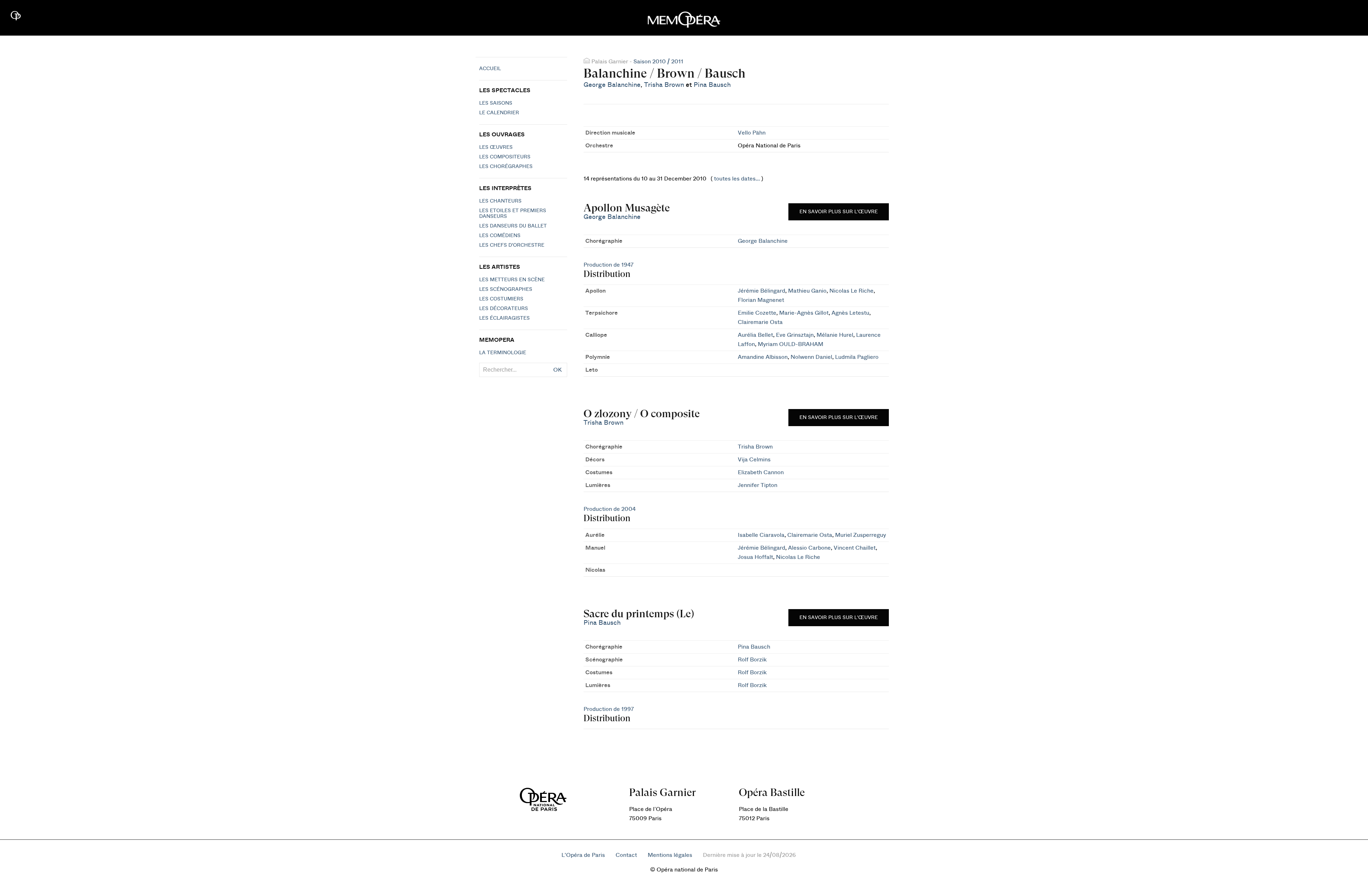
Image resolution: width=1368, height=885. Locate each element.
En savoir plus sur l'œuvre (838, 211)
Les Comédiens (499, 235)
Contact (626, 855)
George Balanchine (612, 85)
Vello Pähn (752, 133)
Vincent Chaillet (855, 548)
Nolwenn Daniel (811, 357)
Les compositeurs (504, 157)
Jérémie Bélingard (761, 291)
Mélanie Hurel (835, 335)
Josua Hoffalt (755, 557)
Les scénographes (505, 289)
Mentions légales (670, 855)
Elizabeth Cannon (761, 472)
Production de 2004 (610, 509)
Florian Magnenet (761, 300)
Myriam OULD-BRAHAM (790, 344)
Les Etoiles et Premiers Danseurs (512, 213)
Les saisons (495, 103)
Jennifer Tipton (757, 485)
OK (557, 370)
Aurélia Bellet (755, 335)
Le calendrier (499, 112)
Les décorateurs (503, 308)
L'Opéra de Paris (583, 855)
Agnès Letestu (850, 313)
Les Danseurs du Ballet (513, 226)
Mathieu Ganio (807, 291)
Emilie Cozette (757, 313)
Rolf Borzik (752, 660)
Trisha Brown (664, 85)
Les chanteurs (500, 201)
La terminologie (502, 352)
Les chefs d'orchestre (511, 245)
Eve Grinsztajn (795, 335)
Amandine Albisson (763, 357)
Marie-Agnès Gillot (804, 313)
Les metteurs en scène (512, 279)
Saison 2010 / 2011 (658, 61)
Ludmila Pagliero (857, 357)
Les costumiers (501, 299)
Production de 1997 (609, 709)
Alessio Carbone (809, 548)
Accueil (490, 68)
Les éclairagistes (504, 318)
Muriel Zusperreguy (860, 535)
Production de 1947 (608, 265)
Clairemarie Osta (760, 322)
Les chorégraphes (506, 166)
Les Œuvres (496, 147)
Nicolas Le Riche (851, 291)
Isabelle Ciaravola (761, 535)
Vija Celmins (754, 459)
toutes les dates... (737, 179)
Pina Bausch (712, 85)
